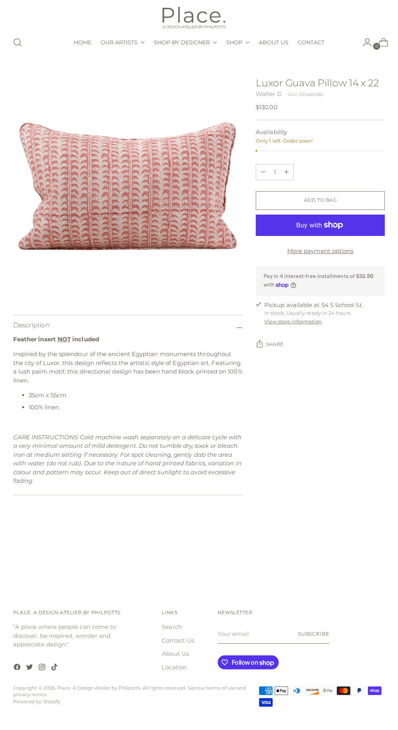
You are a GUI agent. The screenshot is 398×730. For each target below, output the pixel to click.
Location (174, 667)
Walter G (269, 94)
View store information (293, 321)
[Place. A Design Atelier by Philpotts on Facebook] (18, 668)
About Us (175, 653)
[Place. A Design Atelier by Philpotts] (199, 17)
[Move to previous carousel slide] (360, 562)
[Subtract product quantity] (286, 172)
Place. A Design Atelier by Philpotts (98, 688)
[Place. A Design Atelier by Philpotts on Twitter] (30, 668)
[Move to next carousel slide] (378, 562)
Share (275, 344)
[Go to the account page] (364, 42)
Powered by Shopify (37, 701)
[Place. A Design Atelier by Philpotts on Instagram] (42, 668)
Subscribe (313, 634)
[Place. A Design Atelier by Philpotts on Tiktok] (55, 668)
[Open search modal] (17, 42)
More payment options (320, 251)
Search (172, 626)
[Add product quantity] (263, 172)
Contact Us (178, 640)
